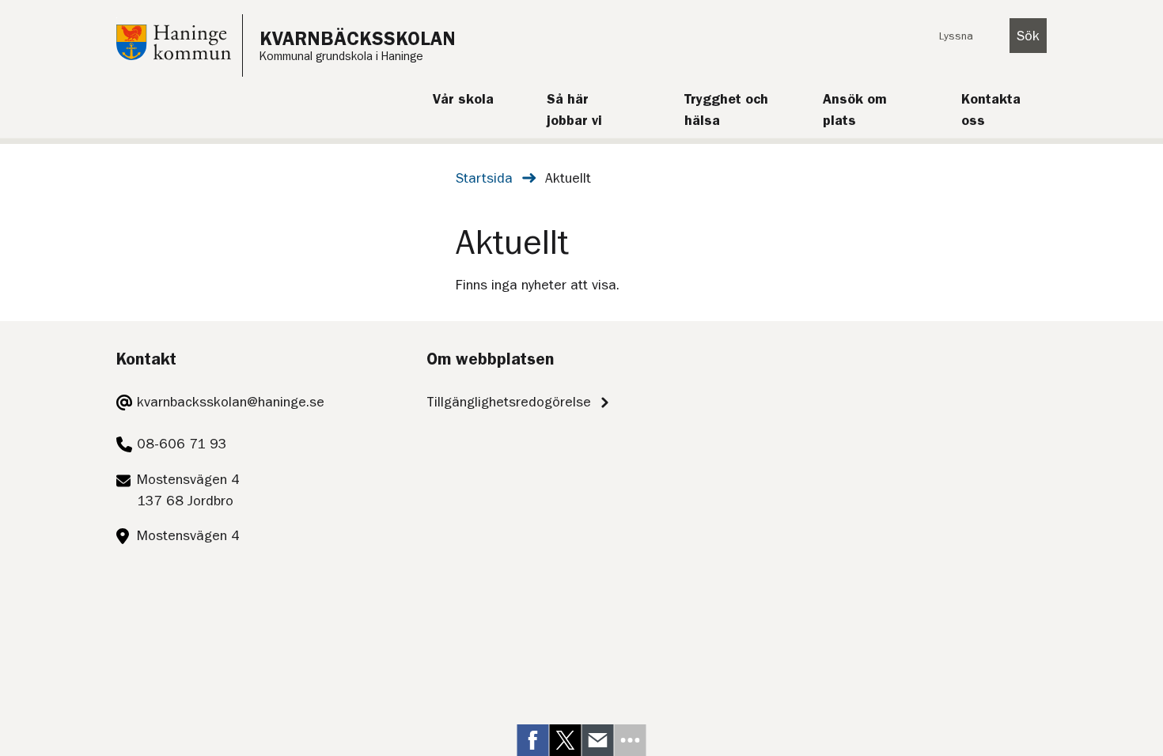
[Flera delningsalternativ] (630, 740)
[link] (533, 740)
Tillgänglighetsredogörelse (508, 402)
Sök (1028, 35)
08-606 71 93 (182, 444)
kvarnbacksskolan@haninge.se (230, 402)
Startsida (484, 178)
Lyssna (956, 35)
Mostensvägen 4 (188, 535)
